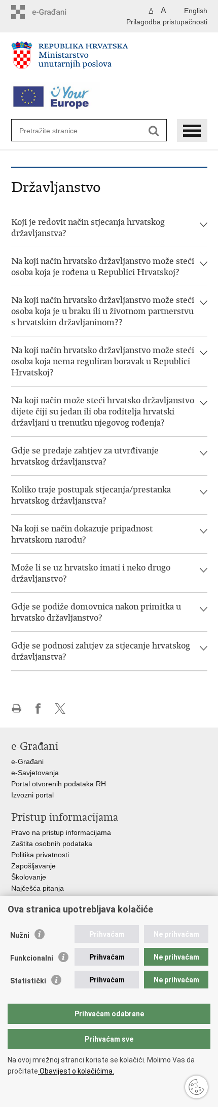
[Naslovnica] (109, 59)
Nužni (19, 935)
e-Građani (27, 761)
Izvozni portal (32, 795)
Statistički (28, 981)
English (195, 11)
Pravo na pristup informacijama (61, 832)
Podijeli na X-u (60, 708)
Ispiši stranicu (16, 708)
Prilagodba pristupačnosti (166, 22)
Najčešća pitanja (37, 888)
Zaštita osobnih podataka (51, 843)
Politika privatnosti (40, 855)
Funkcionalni (31, 958)
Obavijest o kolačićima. (76, 1071)
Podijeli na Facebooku (38, 708)
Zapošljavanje (33, 866)
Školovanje (28, 877)
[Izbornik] (192, 130)
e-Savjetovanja (35, 773)
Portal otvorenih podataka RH (58, 784)
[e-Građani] (54, 12)
